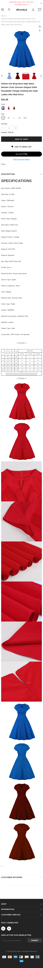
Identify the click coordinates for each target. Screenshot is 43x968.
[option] (21, 49)
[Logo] (21, 9)
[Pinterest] (9, 928)
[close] (41, 3)
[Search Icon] (9, 9)
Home (3, 16)
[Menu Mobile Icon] (2, 9)
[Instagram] (3, 928)
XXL (25, 118)
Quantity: (4, 124)
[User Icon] (33, 9)
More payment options (21, 159)
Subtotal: (4, 132)
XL (20, 118)
